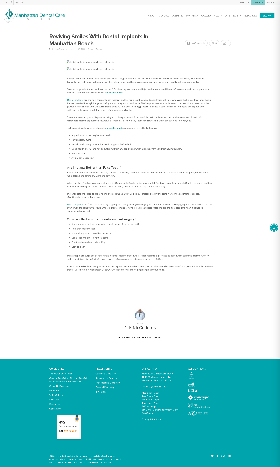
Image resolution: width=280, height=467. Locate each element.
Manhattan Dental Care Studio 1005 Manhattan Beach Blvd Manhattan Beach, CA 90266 (158, 377)
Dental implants (75, 100)
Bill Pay (270, 2)
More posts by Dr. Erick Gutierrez (140, 337)
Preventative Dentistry (108, 382)
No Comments (197, 43)
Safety (237, 15)
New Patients (222, 15)
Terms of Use (105, 462)
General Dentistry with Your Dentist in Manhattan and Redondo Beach (69, 380)
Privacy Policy (79, 462)
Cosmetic (177, 15)
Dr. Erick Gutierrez (60, 49)
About (152, 15)
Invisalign (192, 15)
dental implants (115, 92)
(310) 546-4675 (159, 386)
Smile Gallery (56, 395)
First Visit (54, 399)
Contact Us (55, 408)
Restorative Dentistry (107, 378)
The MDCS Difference (60, 373)
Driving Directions (151, 419)
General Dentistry (96, 49)
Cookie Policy (92, 462)
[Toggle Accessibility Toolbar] (274, 227)
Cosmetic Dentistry (59, 386)
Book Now (258, 2)
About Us (244, 2)
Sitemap (52, 462)
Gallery (206, 15)
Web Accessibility (64, 462)
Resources (250, 15)
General (164, 15)
